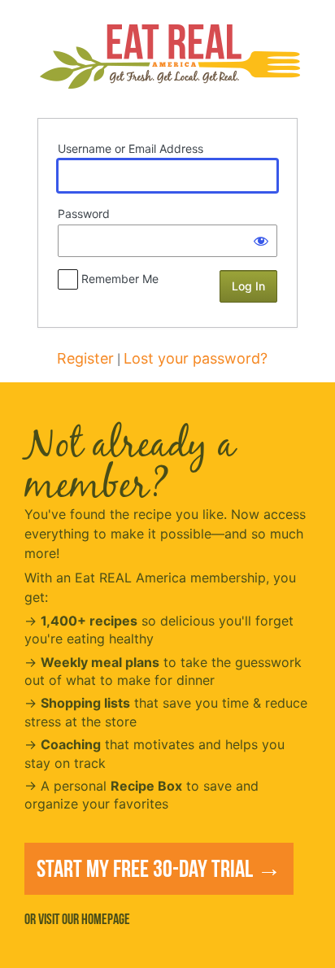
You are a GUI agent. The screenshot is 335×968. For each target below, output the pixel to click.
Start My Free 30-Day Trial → (159, 868)
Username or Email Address (130, 148)
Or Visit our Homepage (77, 919)
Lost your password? (196, 358)
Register (85, 358)
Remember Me (120, 279)
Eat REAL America (169, 57)
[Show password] (261, 241)
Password (84, 213)
